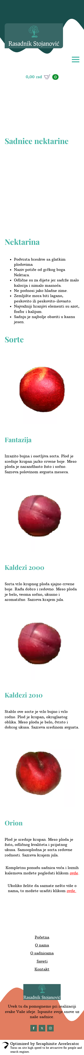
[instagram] (50, 1028)
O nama (42, 945)
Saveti (42, 961)
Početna (42, 937)
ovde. (71, 890)
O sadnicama (42, 953)
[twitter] (42, 1028)
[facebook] (33, 1028)
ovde (74, 873)
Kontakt (42, 969)
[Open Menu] (75, 59)
